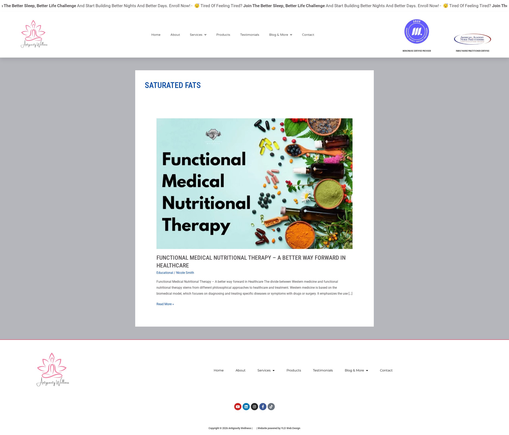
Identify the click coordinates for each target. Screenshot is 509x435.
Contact (308, 35)
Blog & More (278, 35)
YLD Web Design (290, 428)
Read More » (165, 303)
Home (155, 35)
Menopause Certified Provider (417, 51)
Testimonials (249, 35)
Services (196, 35)
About (175, 35)
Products (223, 35)
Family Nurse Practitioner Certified (472, 51)
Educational (164, 273)
